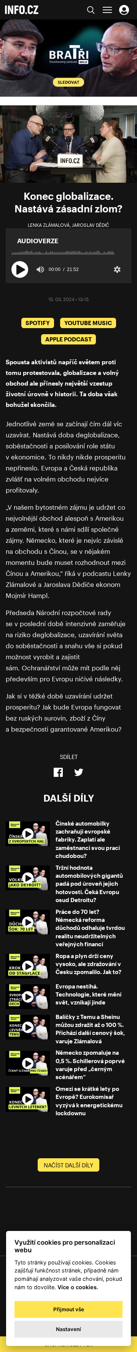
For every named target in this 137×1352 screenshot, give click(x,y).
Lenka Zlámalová (49, 225)
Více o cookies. (77, 1287)
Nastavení (68, 1329)
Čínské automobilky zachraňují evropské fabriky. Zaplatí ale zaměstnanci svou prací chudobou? (88, 839)
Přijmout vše (68, 1309)
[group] (40, 269)
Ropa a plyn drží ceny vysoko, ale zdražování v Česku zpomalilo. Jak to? (88, 964)
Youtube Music (88, 322)
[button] (19, 269)
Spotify (37, 322)
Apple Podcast (68, 339)
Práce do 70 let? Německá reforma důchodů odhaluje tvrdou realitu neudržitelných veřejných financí (90, 927)
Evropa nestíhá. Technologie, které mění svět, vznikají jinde (88, 994)
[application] (68, 144)
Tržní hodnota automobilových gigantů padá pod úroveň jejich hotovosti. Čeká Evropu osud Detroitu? (89, 883)
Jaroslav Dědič (90, 225)
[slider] (68, 250)
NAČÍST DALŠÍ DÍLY (68, 1165)
